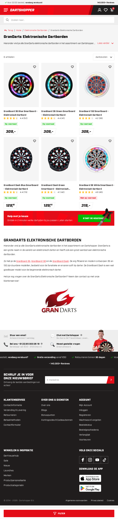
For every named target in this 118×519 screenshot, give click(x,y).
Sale (6, 460)
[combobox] (60, 20)
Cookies (110, 500)
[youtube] (97, 460)
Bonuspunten (48, 415)
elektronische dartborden (36, 30)
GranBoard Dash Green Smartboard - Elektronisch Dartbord (55, 187)
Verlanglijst (84, 435)
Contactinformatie (13, 405)
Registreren (85, 415)
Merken (7, 475)
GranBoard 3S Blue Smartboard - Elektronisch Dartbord (20, 113)
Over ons (45, 405)
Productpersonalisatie (15, 480)
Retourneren (10, 415)
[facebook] (83, 460)
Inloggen (83, 410)
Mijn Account (85, 405)
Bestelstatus (85, 425)
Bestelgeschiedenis (89, 430)
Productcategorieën (14, 485)
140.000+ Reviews (105, 2)
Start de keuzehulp (94, 218)
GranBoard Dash (61, 261)
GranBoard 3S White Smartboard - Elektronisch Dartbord (96, 187)
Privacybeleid (97, 500)
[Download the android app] (90, 488)
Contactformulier (12, 425)
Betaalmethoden (12, 420)
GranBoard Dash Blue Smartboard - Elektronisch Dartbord (21, 187)
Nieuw (7, 465)
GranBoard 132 (38, 261)
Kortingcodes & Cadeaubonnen (57, 420)
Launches (9, 470)
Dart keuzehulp (11, 455)
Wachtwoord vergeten (90, 420)
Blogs (44, 410)
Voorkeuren (85, 439)
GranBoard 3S (23, 261)
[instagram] (90, 460)
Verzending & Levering (15, 410)
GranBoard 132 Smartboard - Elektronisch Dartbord (94, 113)
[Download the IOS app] (90, 478)
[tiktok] (104, 460)
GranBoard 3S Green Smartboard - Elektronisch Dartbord (58, 113)
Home (18, 30)
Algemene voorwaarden (76, 500)
